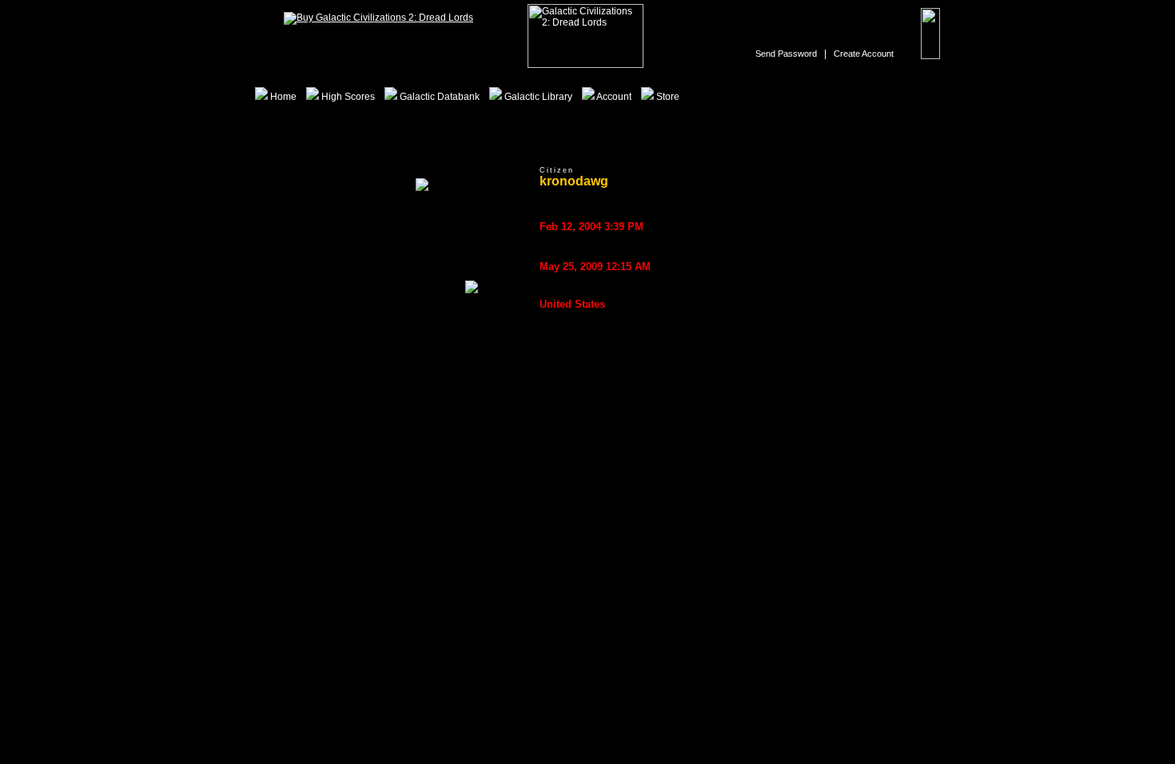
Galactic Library (537, 96)
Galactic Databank (438, 96)
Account (613, 96)
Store (666, 96)
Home (282, 96)
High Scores (347, 96)
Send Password (786, 53)
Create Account (864, 53)
